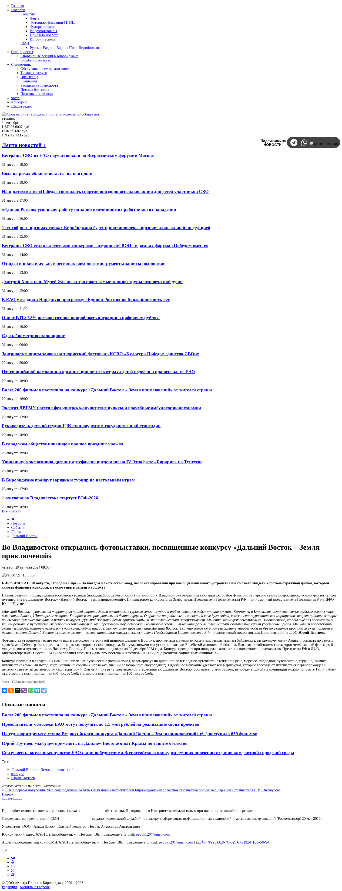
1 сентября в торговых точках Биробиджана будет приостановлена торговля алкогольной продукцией (106, 227)
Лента (16, 532)
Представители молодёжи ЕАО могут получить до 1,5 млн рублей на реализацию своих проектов (100, 724)
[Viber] (24, 690)
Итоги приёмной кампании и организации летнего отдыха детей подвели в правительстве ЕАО (98, 371)
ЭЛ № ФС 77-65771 (75, 818)
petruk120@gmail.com (153, 834)
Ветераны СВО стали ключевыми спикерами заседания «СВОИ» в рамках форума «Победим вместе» (105, 245)
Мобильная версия (35, 887)
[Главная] (13, 519)
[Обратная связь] (13, 866)
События (18, 527)
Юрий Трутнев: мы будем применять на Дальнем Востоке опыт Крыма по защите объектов (96, 743)
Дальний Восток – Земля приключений (42, 770)
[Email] (12, 875)
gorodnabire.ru (93, 811)
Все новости (12, 511)
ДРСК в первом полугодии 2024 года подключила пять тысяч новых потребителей (68, 790)
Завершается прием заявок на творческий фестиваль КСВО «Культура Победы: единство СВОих (100, 353)
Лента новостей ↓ (24, 145)
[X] (17, 690)
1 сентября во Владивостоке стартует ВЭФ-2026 (50, 497)
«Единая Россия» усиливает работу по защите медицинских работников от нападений (89, 209)
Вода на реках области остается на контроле (47, 173)
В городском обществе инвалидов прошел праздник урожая (62, 443)
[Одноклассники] (11, 690)
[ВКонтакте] (4, 690)
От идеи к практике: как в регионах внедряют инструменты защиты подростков (83, 263)
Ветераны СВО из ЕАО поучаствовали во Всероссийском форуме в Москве (78, 155)
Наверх (7, 794)
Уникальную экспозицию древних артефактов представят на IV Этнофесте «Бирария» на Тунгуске (102, 461)
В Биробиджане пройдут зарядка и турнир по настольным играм (68, 480)
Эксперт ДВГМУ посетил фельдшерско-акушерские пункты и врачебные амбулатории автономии (101, 407)
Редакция (9, 887)
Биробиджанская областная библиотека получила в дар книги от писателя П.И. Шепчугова (208, 790)
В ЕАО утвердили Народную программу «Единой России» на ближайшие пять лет (86, 299)
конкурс (17, 774)
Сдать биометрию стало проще (33, 335)
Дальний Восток (24, 536)
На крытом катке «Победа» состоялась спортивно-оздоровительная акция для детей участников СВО (105, 191)
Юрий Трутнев (23, 778)
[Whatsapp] (12, 871)
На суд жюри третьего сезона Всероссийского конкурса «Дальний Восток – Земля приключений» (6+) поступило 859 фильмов (129, 733)
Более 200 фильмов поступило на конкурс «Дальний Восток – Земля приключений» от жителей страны (107, 389)
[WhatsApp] (31, 690)
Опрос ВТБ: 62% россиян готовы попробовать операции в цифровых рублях (81, 317)
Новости (18, 523)
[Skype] (37, 690)
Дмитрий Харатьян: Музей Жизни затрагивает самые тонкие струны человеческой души (92, 281)
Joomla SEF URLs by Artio (12, 799)
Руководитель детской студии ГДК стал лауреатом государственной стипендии (81, 425)
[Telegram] (44, 690)
